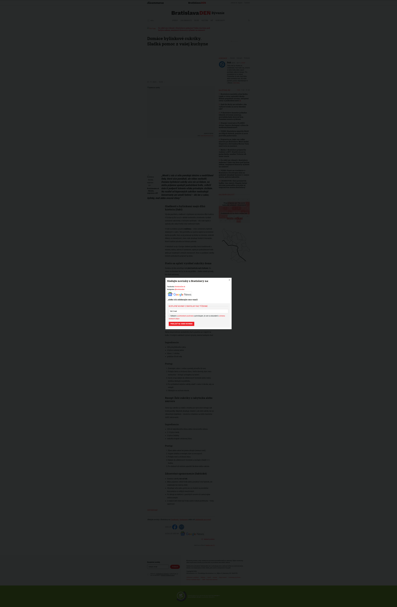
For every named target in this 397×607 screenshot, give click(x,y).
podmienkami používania (185, 316)
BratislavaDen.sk (180, 287)
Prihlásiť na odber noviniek (181, 324)
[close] (229, 280)
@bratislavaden (179, 289)
